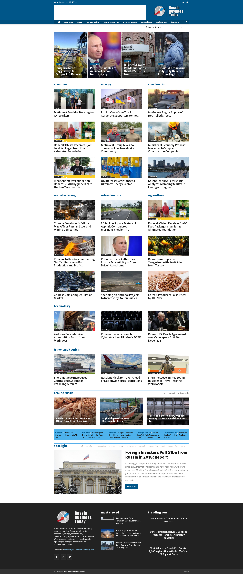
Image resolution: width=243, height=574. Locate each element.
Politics (86, 433)
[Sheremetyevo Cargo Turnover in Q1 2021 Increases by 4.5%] (107, 521)
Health (160, 64)
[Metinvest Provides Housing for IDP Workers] (74, 99)
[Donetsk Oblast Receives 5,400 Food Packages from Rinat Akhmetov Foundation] (74, 132)
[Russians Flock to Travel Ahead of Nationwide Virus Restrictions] (121, 364)
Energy (80, 22)
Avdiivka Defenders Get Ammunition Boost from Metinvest (69, 337)
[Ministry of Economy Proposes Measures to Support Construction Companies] (168, 132)
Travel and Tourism (61, 373)
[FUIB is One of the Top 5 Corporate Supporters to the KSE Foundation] (121, 99)
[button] (186, 22)
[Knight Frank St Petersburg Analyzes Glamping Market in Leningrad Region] (168, 167)
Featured (172, 393)
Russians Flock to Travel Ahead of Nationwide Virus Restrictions (121, 379)
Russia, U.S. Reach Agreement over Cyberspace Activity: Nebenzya (167, 337)
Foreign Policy (143, 433)
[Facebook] (179, 2)
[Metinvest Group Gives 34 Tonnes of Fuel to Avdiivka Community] (121, 132)
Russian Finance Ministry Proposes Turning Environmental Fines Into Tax (167, 418)
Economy (68, 22)
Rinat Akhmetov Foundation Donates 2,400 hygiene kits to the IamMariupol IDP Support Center (168, 551)
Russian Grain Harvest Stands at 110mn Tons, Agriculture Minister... (75, 420)
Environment (95, 64)
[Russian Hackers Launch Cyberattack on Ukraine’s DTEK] (121, 321)
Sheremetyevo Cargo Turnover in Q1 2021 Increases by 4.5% (128, 521)
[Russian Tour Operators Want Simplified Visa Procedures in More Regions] (107, 545)
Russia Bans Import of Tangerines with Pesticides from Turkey (165, 262)
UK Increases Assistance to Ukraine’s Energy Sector (118, 182)
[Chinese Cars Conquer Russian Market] (74, 281)
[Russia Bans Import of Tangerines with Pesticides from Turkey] (168, 246)
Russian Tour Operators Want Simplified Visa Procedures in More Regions (128, 545)
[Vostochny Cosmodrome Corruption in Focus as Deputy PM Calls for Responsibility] (107, 533)
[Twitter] (187, 2)
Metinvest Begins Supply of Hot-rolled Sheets (165, 114)
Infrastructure (130, 22)
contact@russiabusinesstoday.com (79, 550)
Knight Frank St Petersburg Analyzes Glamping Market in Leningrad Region (166, 184)
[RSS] (183, 2)
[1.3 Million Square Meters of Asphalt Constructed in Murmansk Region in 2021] (121, 210)
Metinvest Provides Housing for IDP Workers (74, 114)
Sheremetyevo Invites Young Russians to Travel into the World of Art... (166, 381)
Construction (93, 22)
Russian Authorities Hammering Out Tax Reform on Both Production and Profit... (74, 262)
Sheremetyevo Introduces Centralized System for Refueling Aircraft (70, 381)
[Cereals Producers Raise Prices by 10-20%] (168, 281)
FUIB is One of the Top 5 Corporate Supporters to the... (120, 114)
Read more (131, 486)
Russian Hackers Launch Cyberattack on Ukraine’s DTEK (121, 336)
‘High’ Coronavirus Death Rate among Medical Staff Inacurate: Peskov (121, 435)
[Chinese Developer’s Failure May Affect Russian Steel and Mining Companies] (74, 210)
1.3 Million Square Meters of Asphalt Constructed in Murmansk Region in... (118, 226)
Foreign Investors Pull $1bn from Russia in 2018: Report (156, 455)
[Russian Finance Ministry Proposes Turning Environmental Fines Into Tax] (168, 411)
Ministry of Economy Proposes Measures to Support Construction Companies (167, 148)
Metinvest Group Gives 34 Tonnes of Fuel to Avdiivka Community (117, 148)
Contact (186, 572)
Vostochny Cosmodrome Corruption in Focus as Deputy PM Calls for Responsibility (128, 533)
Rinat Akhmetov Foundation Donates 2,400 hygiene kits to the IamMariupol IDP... (73, 184)
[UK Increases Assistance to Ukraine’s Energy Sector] (121, 167)
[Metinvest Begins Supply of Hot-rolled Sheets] (168, 99)
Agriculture (146, 22)
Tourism (175, 22)
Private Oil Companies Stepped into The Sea (66, 435)
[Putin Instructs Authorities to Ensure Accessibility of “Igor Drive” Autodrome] (121, 246)
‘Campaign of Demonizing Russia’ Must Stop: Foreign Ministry (92, 435)
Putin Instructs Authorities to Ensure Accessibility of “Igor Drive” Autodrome (119, 262)
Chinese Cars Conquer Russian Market (73, 296)
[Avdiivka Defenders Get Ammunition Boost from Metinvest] (74, 321)
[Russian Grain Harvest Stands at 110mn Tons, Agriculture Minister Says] (75, 411)
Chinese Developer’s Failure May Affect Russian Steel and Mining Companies (72, 226)
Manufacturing (111, 22)
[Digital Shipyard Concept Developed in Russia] (121, 411)
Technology (161, 22)
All (165, 393)
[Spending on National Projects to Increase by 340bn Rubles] (121, 281)
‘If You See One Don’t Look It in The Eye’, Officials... (175, 435)
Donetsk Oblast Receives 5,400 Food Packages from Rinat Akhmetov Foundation (73, 148)
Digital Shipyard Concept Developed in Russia (115, 420)
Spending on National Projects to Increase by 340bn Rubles (120, 296)
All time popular (183, 393)
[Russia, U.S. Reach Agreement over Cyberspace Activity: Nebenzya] (168, 321)
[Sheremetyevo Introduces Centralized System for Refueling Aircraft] (74, 364)
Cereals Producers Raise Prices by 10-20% (167, 296)
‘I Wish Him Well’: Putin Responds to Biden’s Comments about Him (148, 435)
